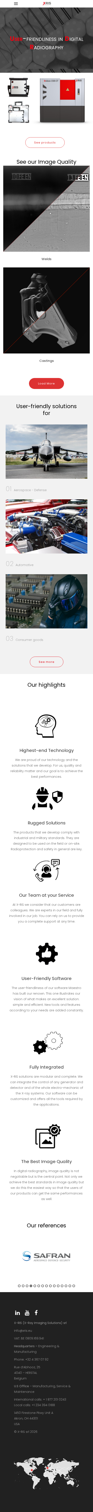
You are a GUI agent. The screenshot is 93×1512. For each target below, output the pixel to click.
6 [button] (38, 1286)
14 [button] (70, 1286)
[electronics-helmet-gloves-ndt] (46, 601)
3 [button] (27, 1286)
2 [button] (23, 1286)
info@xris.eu (23, 1330)
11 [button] (58, 1286)
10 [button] (54, 1286)
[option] (46, 1256)
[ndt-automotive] (46, 526)
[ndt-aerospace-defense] (46, 451)
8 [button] (46, 1286)
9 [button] (50, 1286)
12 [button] (62, 1286)
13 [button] (66, 1286)
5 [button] (35, 1286)
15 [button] (73, 1286)
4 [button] (31, 1286)
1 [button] (19, 1286)
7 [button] (42, 1286)
